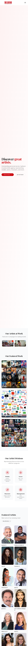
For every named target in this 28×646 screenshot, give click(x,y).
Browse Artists (7, 174)
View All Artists (6, 521)
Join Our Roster (20, 174)
